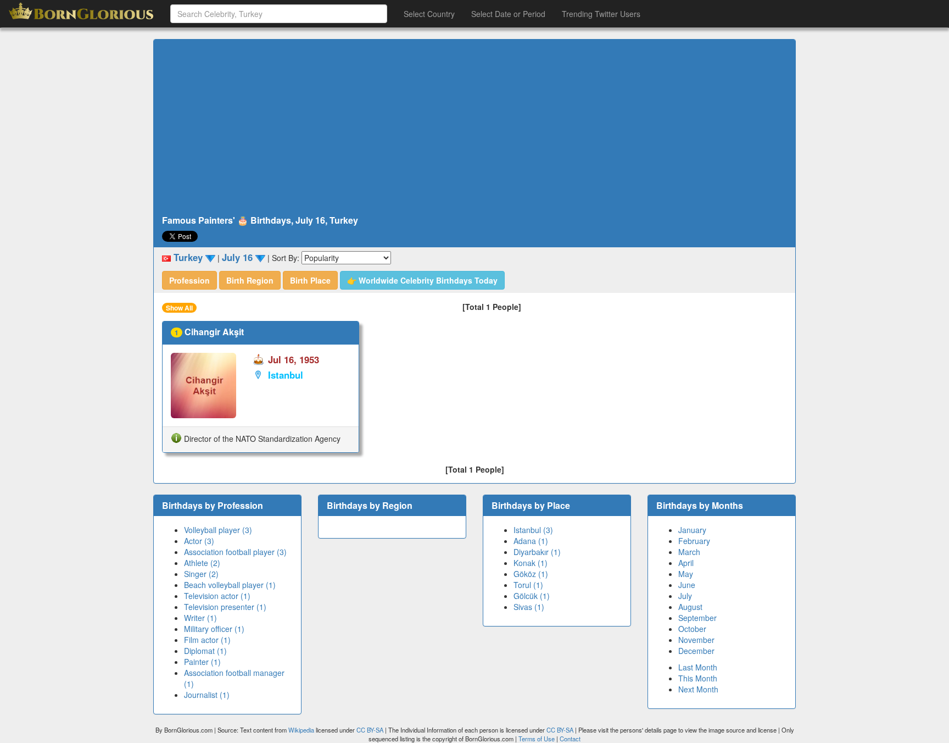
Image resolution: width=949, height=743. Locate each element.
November (696, 639)
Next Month (698, 689)
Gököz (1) (530, 573)
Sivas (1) (528, 606)
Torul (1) (528, 584)
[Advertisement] (474, 127)
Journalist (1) (207, 694)
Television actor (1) (217, 595)
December (696, 650)
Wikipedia (301, 729)
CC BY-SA (369, 729)
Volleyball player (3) (218, 529)
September (697, 617)
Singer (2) (201, 573)
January (692, 529)
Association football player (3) (235, 551)
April (686, 562)
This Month (697, 678)
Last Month (697, 667)
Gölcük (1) (531, 595)
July (685, 595)
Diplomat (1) (205, 650)
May (685, 573)
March (689, 551)
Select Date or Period (508, 13)
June (686, 584)
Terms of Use (537, 738)
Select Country (429, 13)
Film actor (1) (207, 639)
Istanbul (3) (533, 529)
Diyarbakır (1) (537, 551)
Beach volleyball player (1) (230, 584)
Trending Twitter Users (601, 13)
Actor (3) (199, 540)
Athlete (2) (202, 562)
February (694, 540)
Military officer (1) (214, 628)
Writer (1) (200, 617)
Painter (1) (202, 661)
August (690, 606)
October (692, 628)
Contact (570, 738)
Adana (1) (530, 540)
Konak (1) (530, 562)
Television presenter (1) (225, 606)
